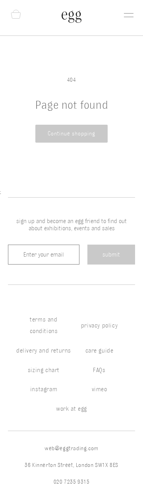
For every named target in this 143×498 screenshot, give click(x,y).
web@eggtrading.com (71, 448)
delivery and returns (43, 350)
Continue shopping (71, 134)
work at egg (71, 409)
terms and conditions (44, 325)
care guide (99, 350)
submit (111, 254)
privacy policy (99, 325)
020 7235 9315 (72, 482)
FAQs (99, 370)
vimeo (99, 389)
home (7, 41)
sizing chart (44, 370)
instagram (43, 389)
